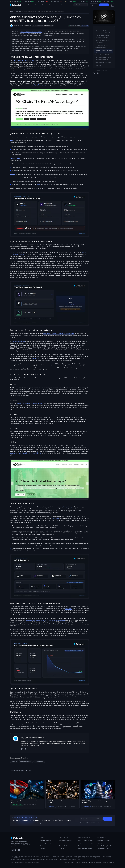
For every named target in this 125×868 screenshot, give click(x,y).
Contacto (42, 848)
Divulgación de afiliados (108, 862)
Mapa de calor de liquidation (85, 848)
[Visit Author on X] (21, 749)
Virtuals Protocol (68, 507)
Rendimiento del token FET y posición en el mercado (103, 58)
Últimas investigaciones (65, 840)
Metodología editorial (45, 843)
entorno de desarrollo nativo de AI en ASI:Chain (25, 453)
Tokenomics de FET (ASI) (102, 55)
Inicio (11, 11)
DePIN (38, 184)
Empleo (42, 845)
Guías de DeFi (63, 845)
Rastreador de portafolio (103, 840)
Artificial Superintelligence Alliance (31, 32)
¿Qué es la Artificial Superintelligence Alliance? (102, 31)
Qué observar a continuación (103, 62)
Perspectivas (18, 11)
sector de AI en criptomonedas (37, 85)
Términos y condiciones (81, 862)
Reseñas (61, 848)
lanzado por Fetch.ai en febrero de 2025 (30, 403)
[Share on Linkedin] (30, 770)
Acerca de (64, 5)
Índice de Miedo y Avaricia (104, 845)
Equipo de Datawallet (25, 25)
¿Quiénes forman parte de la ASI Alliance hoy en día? (103, 36)
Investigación (35, 5)
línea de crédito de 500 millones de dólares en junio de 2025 (45, 620)
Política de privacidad (69, 862)
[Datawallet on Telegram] (15, 850)
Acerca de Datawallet (45, 840)
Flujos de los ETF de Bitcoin (85, 840)
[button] (112, 5)
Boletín (27, 5)
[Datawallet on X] (12, 850)
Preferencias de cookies (95, 862)
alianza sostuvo (36, 358)
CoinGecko (55, 518)
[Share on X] (26, 770)
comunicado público (18, 341)
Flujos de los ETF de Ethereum (86, 843)
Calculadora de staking (103, 843)
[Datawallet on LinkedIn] (19, 850)
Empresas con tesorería (84, 845)
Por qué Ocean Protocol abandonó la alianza (101, 46)
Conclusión (98, 65)
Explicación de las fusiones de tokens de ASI (103, 41)
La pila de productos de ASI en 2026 (103, 51)
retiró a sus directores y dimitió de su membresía (58, 333)
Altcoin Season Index (103, 848)
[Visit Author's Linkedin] (25, 749)
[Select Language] (112, 5)
